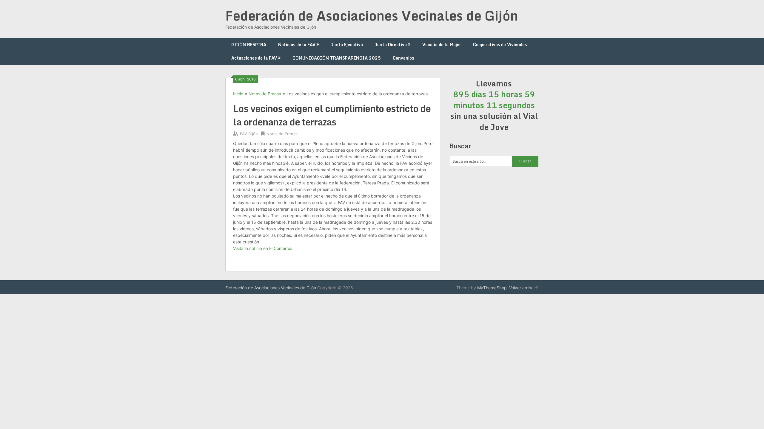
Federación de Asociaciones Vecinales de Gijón (371, 15)
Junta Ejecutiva (347, 44)
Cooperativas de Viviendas (500, 44)
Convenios (403, 58)
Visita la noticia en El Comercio (262, 248)
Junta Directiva (391, 44)
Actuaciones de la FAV (254, 58)
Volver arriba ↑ (524, 287)
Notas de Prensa (265, 93)
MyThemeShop (492, 287)
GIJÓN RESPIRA (248, 44)
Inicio (238, 93)
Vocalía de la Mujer (441, 44)
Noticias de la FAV (296, 44)
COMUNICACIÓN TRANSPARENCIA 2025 (336, 58)
